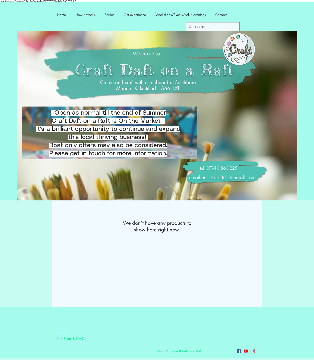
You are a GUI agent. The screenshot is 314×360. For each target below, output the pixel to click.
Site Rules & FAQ (70, 338)
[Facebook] (239, 351)
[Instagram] (253, 351)
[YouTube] (246, 351)
